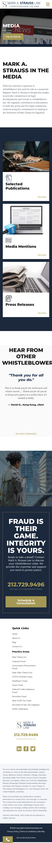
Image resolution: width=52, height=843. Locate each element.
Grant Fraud (17, 685)
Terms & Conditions (28, 831)
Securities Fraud (19, 696)
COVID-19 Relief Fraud (22, 676)
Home (5, 30)
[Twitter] (33, 748)
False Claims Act (19, 657)
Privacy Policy (13, 831)
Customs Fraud (18, 661)
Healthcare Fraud (19, 681)
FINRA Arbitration (20, 709)
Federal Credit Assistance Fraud (23, 690)
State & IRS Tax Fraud (21, 700)
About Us (16, 638)
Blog (14, 642)
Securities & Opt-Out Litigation (26, 704)
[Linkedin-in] (19, 748)
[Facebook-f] (26, 748)
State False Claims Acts (22, 672)
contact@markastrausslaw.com (26, 739)
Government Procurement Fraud (24, 667)
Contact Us (17, 646)
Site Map (41, 831)
